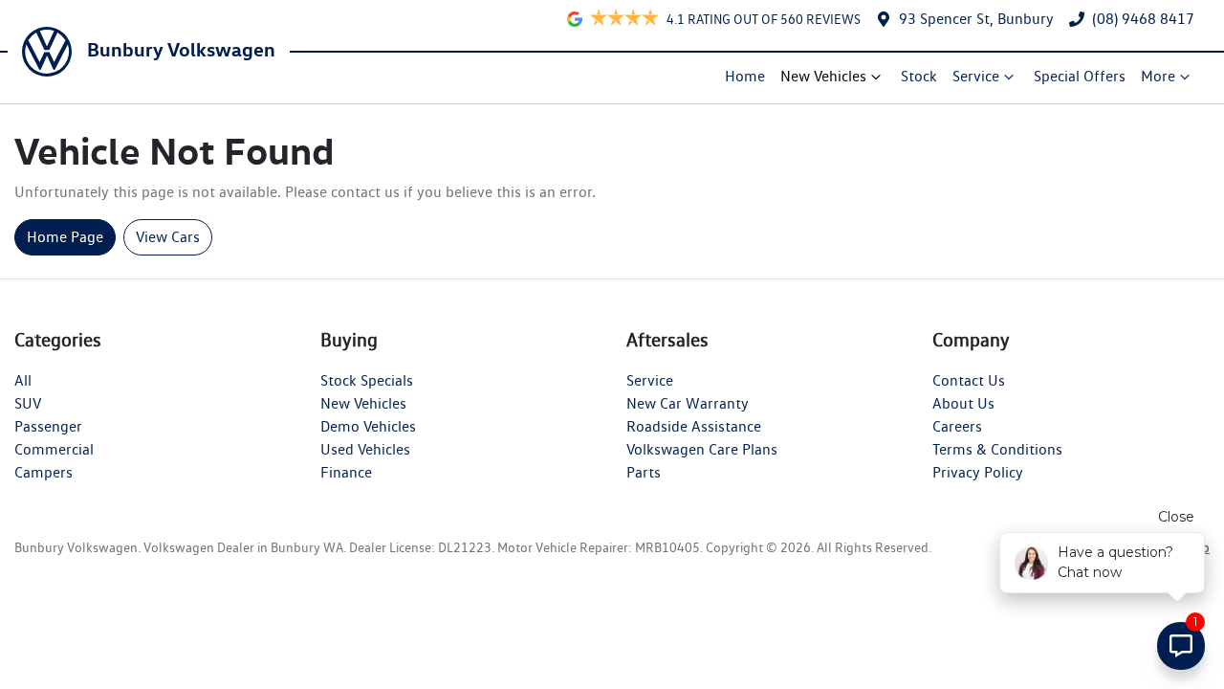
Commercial (54, 449)
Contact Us (968, 380)
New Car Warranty (687, 403)
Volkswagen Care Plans (701, 449)
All (23, 380)
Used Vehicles (365, 449)
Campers (43, 472)
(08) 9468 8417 (1143, 19)
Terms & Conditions (997, 449)
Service (975, 76)
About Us (963, 403)
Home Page (65, 237)
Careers (957, 426)
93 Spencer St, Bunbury (976, 19)
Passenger (48, 426)
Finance (346, 472)
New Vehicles (823, 76)
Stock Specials (366, 380)
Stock (919, 76)
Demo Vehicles (368, 426)
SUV (27, 403)
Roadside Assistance (693, 426)
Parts (643, 472)
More (1158, 76)
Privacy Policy (977, 472)
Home (745, 76)
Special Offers (1080, 76)
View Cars (168, 237)
